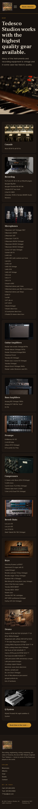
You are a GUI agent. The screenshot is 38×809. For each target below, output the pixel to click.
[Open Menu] (15, 6)
